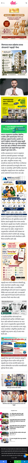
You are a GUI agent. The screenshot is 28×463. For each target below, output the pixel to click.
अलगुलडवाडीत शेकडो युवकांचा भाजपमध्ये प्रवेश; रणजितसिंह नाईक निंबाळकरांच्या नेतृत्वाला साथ (18, 420)
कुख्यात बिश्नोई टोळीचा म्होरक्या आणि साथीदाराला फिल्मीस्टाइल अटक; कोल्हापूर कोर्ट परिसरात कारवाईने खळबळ (18, 427)
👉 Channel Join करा (19, 130)
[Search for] (26, 3)
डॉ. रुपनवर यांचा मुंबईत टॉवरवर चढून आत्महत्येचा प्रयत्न (18, 439)
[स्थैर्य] (14, 3)
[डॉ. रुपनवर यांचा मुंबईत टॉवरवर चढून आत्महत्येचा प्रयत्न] (5, 440)
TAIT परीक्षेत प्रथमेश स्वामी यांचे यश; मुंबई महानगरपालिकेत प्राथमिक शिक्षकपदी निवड (17, 414)
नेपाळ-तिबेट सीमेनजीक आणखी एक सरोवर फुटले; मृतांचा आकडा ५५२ (18, 433)
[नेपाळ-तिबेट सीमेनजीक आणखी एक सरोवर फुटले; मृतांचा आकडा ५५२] (5, 434)
